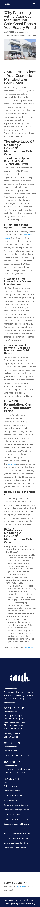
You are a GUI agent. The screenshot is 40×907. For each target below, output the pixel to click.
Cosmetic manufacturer (12, 791)
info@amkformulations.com (16, 755)
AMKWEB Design (12, 32)
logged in (20, 886)
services (11, 464)
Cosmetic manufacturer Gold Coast (16, 805)
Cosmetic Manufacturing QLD (14, 35)
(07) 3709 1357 (10, 750)
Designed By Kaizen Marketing (20, 903)
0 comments (31, 35)
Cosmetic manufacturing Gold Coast (16, 810)
